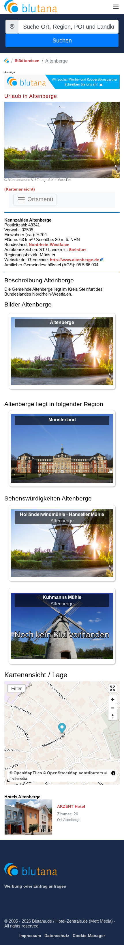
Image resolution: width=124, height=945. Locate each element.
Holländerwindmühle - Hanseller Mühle (62, 514)
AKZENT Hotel (71, 806)
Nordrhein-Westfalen (49, 244)
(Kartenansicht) (19, 189)
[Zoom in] (112, 699)
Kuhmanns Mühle (62, 597)
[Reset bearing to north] (112, 716)
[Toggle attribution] (113, 773)
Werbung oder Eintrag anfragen (35, 886)
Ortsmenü (39, 199)
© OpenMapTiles (26, 773)
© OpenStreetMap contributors (73, 773)
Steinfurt (77, 249)
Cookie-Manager (89, 935)
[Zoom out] (112, 708)
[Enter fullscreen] (112, 688)
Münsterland (62, 419)
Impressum (30, 935)
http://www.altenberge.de (74, 259)
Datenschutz (56, 935)
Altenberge (62, 322)
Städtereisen (27, 60)
